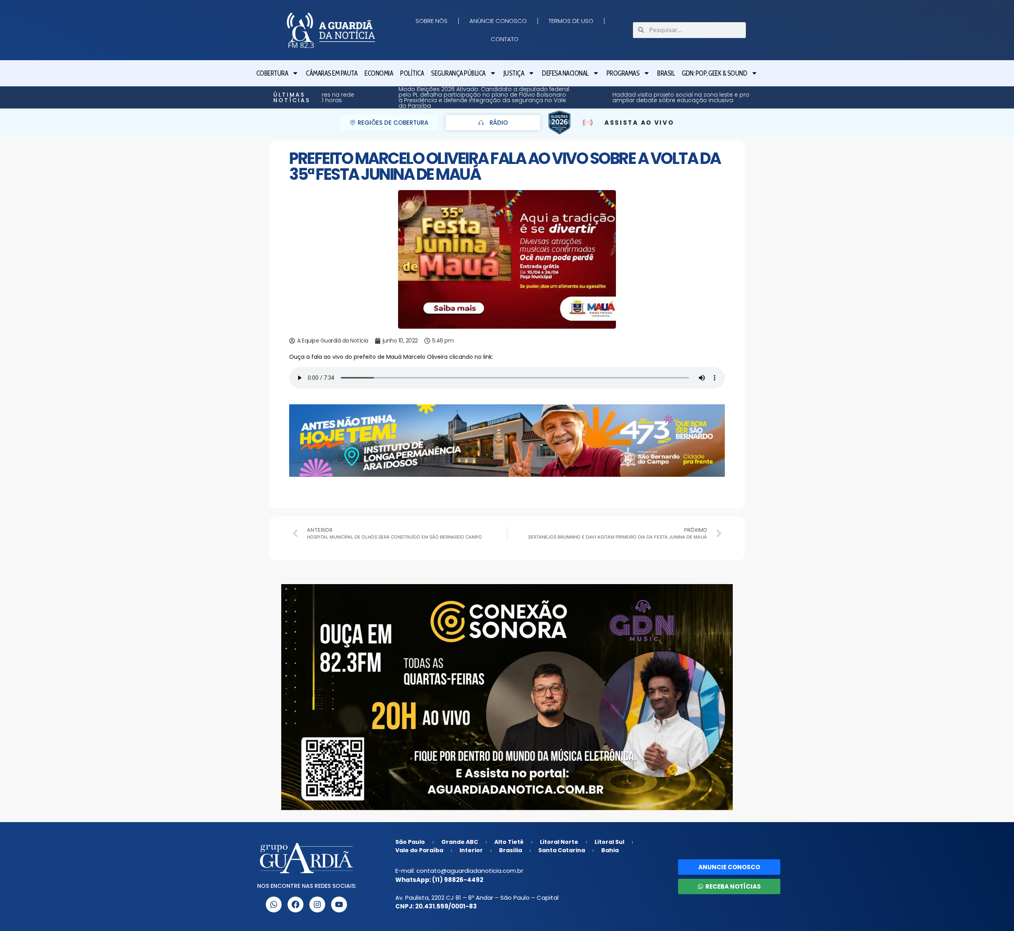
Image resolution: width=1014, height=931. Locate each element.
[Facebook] (295, 904)
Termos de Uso (571, 21)
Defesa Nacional (565, 73)
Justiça (513, 73)
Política (412, 73)
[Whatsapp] (274, 904)
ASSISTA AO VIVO (639, 122)
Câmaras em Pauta (331, 73)
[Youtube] (339, 904)
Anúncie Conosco (498, 21)
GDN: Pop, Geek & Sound (714, 73)
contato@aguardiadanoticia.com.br (469, 870)
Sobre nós (432, 21)
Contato (504, 39)
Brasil (666, 73)
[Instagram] (317, 904)
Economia (378, 73)
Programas (623, 73)
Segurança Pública (458, 73)
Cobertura (272, 73)
